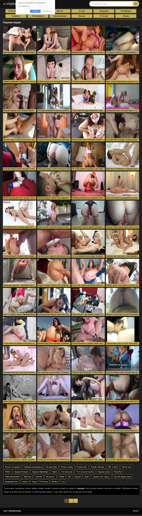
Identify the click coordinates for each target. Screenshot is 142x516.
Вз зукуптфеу (51, 467)
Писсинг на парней (12, 467)
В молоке (44, 482)
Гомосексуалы (66, 472)
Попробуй (118, 472)
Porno (16, 4)
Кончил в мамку (67, 467)
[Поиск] (135, 4)
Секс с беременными (12, 511)
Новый (61, 477)
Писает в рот (127, 467)
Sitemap (136, 511)
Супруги (24, 482)
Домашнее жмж (11, 482)
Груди (34, 482)
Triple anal (27, 477)
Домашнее (103, 11)
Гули (63, 482)
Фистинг (60, 11)
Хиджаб (77, 477)
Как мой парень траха (122, 477)
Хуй (69, 477)
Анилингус (16, 16)
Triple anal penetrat (12, 477)
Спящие (126, 16)
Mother (7, 472)
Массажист (50, 477)
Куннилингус (39, 16)
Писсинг (104, 16)
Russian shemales (98, 467)
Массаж (82, 16)
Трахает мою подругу (101, 477)
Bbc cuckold (113, 467)
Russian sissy (82, 467)
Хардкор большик (21, 472)
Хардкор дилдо (104, 472)
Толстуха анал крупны (85, 472)
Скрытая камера (59, 16)
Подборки (126, 11)
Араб (87, 477)
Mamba (54, 482)
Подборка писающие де (33, 467)
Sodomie (38, 477)
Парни (54, 472)
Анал (83, 11)
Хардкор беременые (40, 472)
